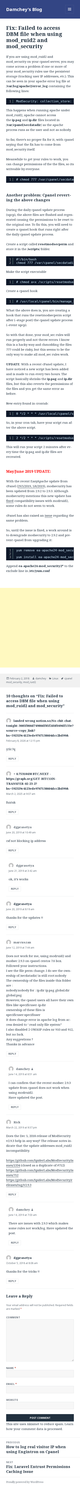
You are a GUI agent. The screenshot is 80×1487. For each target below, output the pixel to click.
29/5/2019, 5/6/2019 (31, 486)
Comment (13, 1317)
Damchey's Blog (24, 9)
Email (11, 1384)
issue (48, 515)
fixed (10, 501)
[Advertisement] (40, 628)
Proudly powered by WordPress (24, 1482)
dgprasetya (23, 904)
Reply (12, 758)
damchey (40, 678)
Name (11, 1368)
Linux (55, 678)
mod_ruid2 (29, 682)
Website (12, 1400)
